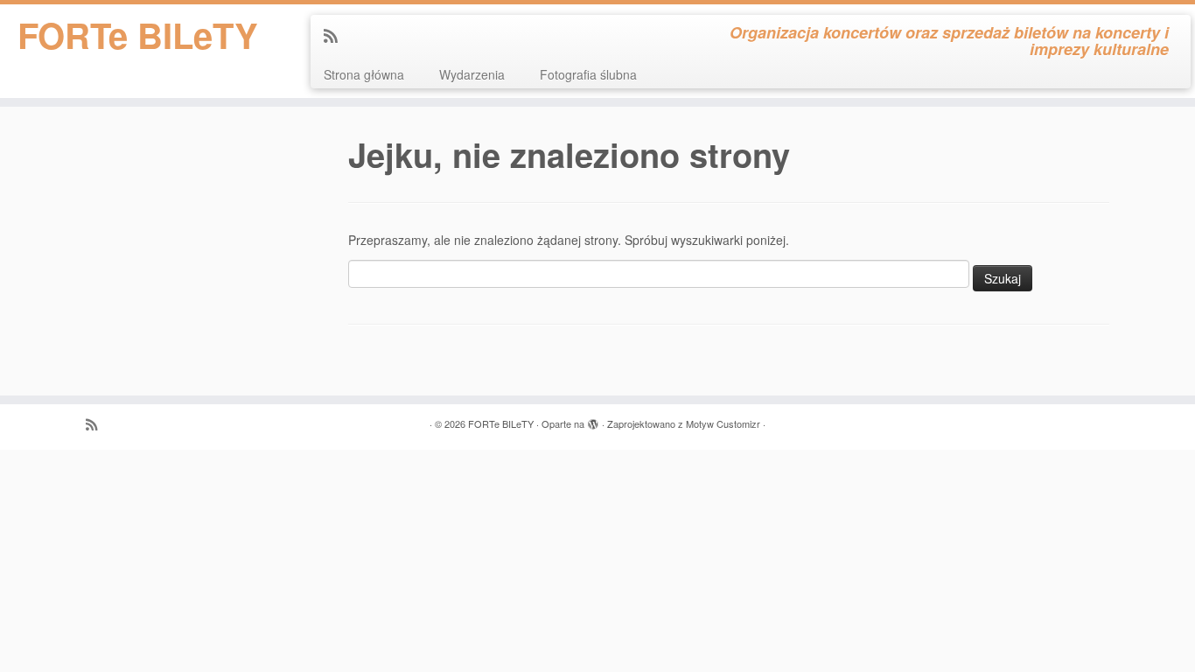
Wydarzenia (472, 74)
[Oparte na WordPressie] (593, 420)
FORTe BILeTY (137, 35)
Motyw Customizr (723, 423)
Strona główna (364, 74)
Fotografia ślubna (588, 74)
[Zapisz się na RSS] (336, 35)
